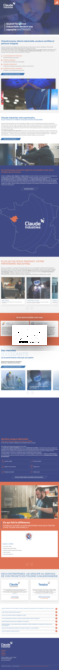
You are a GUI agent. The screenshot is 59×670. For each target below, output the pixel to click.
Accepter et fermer (23, 342)
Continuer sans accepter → (41, 326)
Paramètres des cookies (34, 342)
